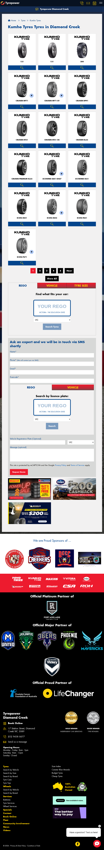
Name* (13, 351)
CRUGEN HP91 (82, 101)
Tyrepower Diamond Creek (54, 9)
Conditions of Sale (33, 846)
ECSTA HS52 (52, 218)
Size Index (56, 766)
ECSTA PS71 (22, 257)
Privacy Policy (60, 465)
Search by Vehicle (11, 769)
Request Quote (18, 472)
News (6, 826)
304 (82, 62)
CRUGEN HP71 (22, 101)
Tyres (6, 766)
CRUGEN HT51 (22, 140)
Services (7, 796)
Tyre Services (8, 803)
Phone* (24, 360)
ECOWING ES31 (82, 179)
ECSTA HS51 (22, 218)
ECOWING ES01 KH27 (52, 179)
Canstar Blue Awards (61, 769)
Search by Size (9, 773)
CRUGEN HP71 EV (51, 101)
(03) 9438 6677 (16, 736)
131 (52, 62)
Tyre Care (7, 779)
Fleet (5, 820)
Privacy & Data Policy (18, 846)
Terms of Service (77, 465)
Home (13, 20)
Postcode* (14, 377)
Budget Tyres (57, 773)
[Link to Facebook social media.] (77, 844)
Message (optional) (18, 447)
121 (22, 62)
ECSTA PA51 (82, 218)
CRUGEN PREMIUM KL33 (22, 179)
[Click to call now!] (81, 3)
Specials (7, 809)
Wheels (7, 786)
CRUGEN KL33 (82, 140)
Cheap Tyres (57, 776)
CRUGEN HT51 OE (51, 140)
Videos (6, 830)
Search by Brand (10, 776)
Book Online (9, 816)
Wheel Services (10, 806)
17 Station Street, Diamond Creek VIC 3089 (21, 730)
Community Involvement (16, 823)
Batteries (6, 799)
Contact (7, 813)
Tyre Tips (7, 783)
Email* (13, 368)
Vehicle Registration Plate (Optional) (25, 438)
